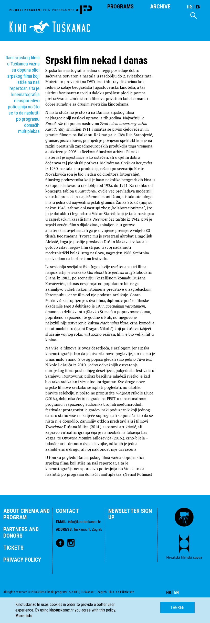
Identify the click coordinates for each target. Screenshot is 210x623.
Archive (160, 6)
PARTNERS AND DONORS (21, 532)
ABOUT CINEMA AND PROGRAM (26, 514)
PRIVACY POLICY (22, 560)
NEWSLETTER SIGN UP (130, 514)
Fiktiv (124, 592)
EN (198, 7)
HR (189, 7)
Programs (120, 6)
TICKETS (13, 548)
